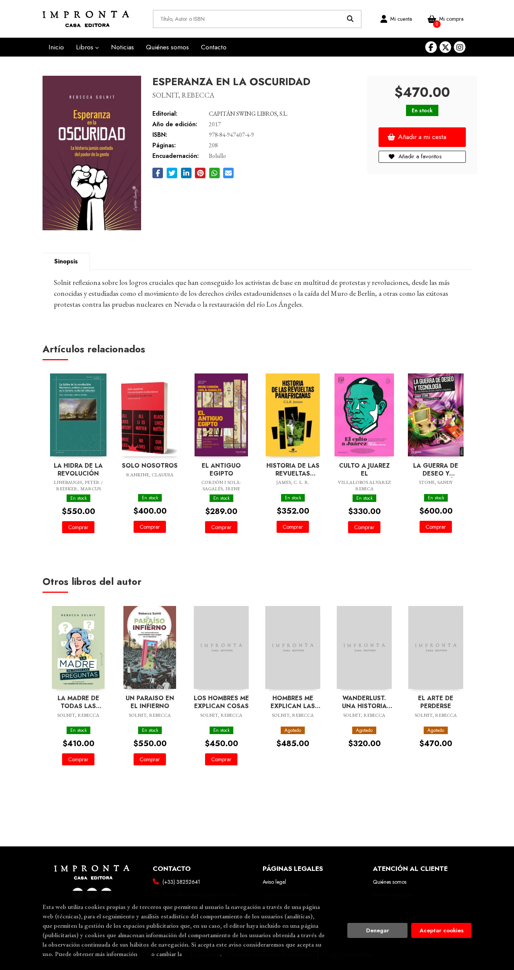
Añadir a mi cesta (422, 137)
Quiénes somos (389, 882)
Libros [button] (85, 47)
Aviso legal (274, 882)
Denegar (377, 930)
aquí (144, 954)
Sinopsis (66, 261)
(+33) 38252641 (181, 882)
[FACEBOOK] (431, 47)
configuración (201, 954)
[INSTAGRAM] (459, 47)
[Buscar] (350, 19)
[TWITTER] (445, 47)
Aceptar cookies (442, 930)
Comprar (78, 527)
